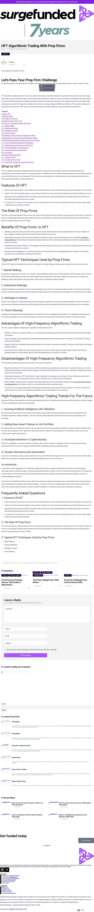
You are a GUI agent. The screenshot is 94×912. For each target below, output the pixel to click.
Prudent (11, 62)
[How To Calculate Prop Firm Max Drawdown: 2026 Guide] (6, 814)
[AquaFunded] (6, 756)
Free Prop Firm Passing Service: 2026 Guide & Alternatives (11, 582)
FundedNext (16, 733)
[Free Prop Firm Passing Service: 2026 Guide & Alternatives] (53, 802)
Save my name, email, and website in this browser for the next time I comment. (32, 650)
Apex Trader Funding (19, 769)
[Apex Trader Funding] (6, 768)
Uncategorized (38, 575)
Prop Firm (5, 54)
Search (3, 704)
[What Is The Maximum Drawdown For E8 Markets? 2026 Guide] (53, 814)
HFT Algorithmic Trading (28, 563)
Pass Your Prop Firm (25, 80)
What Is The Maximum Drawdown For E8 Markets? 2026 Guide (72, 815)
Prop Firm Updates (15, 575)
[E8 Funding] (5, 721)
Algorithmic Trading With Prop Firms (12, 563)
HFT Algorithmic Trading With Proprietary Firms (46, 563)
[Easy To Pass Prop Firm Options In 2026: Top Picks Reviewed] (6, 802)
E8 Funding (15, 722)
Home (2, 49)
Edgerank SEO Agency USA (18, 909)
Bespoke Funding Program (21, 745)
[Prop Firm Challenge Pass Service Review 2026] (78, 576)
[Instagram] (2, 869)
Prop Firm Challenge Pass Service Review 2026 (75, 581)
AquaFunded (16, 757)
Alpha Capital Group (19, 781)
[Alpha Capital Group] (6, 780)
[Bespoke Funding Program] (6, 744)
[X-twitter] (7, 869)
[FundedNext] (6, 733)
